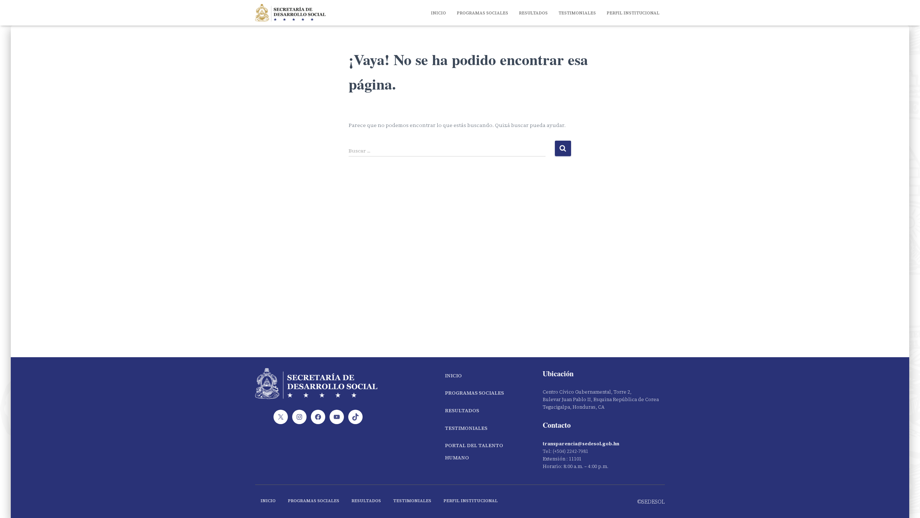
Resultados (533, 13)
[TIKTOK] (355, 417)
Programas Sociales (482, 13)
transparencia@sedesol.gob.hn (581, 444)
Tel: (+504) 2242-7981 (565, 451)
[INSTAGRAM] (299, 417)
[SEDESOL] (290, 13)
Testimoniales (577, 13)
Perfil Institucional (633, 13)
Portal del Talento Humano (474, 451)
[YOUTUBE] (337, 417)
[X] (280, 417)
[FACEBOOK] (318, 417)
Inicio (438, 13)
